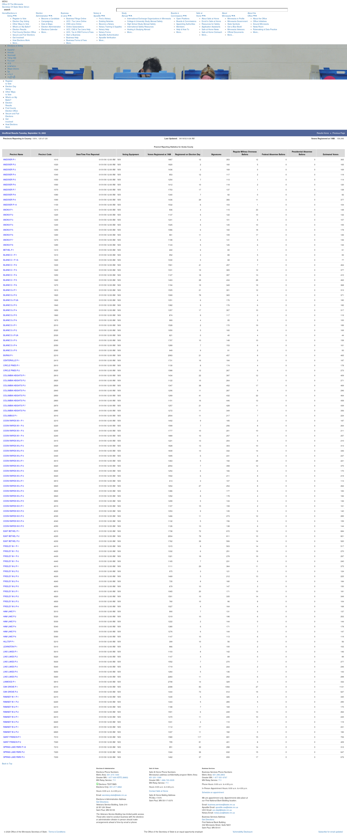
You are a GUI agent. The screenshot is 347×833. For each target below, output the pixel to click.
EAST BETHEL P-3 (11, 541)
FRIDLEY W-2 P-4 (11, 581)
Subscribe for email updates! (330, 831)
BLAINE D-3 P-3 (10, 340)
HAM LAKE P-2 (9, 616)
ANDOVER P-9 (9, 199)
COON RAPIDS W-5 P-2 (13, 511)
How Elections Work (21, 40)
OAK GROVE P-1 (10, 686)
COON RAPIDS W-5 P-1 (13, 506)
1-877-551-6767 (220, 777)
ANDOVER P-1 (9, 159)
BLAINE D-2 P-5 (10, 315)
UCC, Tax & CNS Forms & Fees (80, 32)
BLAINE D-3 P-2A (10, 335)
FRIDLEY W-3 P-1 (11, 591)
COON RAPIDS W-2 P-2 (13, 445)
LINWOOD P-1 (9, 681)
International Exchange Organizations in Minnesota (149, 18)
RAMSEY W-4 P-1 (11, 727)
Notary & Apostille (97, 14)
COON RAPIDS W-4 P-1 (13, 480)
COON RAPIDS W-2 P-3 (13, 450)
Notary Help (104, 29)
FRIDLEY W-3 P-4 (11, 606)
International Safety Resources (140, 26)
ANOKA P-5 (8, 229)
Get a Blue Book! (234, 26)
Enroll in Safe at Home (211, 21)
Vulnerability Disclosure (243, 831)
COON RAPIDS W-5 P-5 (13, 526)
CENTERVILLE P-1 (11, 360)
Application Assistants (211, 26)
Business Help (72, 37)
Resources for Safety (211, 24)
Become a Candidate (50, 18)
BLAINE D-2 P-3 (10, 305)
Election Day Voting (21, 21)
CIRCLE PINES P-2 (11, 370)
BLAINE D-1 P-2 (10, 265)
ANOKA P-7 (8, 239)
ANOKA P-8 (8, 244)
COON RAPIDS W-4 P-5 (13, 501)
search (7, 9)
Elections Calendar (49, 29)
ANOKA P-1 (8, 209)
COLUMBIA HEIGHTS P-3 (14, 385)
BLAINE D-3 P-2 (10, 330)
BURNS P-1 (8, 355)
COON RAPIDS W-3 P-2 (13, 465)
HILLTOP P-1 (8, 641)
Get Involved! (18, 37)
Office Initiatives (260, 21)
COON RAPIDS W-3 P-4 (13, 475)
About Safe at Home (210, 18)
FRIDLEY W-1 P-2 (11, 551)
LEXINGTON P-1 (10, 646)
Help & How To (182, 29)
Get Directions (102, 801)
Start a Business (73, 34)
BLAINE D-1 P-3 (10, 270)
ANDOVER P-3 (9, 169)
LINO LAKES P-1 (10, 651)
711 (114, 780)
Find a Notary (105, 18)
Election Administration (42, 14)
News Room (258, 26)
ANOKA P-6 (8, 234)
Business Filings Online (76, 18)
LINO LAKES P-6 (10, 676)
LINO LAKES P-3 (10, 661)
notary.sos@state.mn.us (224, 812)
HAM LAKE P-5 (9, 631)
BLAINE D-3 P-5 (10, 350)
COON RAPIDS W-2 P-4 (13, 455)
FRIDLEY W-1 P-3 (11, 556)
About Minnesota (226, 14)
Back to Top (7, 763)
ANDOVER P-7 (9, 189)
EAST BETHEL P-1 (11, 531)
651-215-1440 (113, 774)
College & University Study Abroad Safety (145, 21)
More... (16, 43)
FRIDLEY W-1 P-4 (11, 561)
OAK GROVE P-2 (10, 691)
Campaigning (47, 21)
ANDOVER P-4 (9, 174)
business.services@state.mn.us (221, 804)
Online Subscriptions (75, 26)
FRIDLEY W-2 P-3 (11, 576)
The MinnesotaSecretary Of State (15, 5)
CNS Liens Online (73, 24)
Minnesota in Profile (235, 18)
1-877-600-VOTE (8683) (117, 777)
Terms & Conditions (57, 831)
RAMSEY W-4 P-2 (11, 732)
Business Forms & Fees (76, 40)
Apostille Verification (107, 37)
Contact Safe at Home (158, 791)
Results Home (323, 133)
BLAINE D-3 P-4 (10, 345)
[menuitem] (21, 28)
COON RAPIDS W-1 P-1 (13, 420)
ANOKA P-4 (8, 224)
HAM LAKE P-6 (9, 636)
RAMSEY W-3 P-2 (11, 721)
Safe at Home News (210, 29)
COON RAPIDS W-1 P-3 (13, 430)
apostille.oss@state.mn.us (226, 807)
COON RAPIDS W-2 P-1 (13, 440)
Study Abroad (125, 14)
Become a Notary (106, 24)
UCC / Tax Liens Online (76, 21)
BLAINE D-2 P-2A (10, 300)
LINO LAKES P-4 (10, 666)
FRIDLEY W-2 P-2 (11, 571)
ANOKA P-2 (8, 214)
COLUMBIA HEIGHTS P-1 (14, 375)
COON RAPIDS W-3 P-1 (13, 460)
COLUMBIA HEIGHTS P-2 (14, 380)
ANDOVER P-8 (9, 194)
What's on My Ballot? (22, 26)
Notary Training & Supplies (110, 26)
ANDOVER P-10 (10, 204)
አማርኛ (10, 74)
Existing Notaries (106, 21)
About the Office (252, 14)
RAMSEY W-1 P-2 (11, 701)
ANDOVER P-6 (9, 184)
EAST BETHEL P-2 (11, 536)
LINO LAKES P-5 (10, 671)
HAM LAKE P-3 (9, 621)
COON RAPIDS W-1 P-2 (13, 425)
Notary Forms (105, 32)
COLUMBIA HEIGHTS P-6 (14, 400)
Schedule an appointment (213, 792)
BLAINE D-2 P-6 (10, 320)
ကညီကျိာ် (11, 76)
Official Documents (235, 32)
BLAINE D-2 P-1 (10, 290)
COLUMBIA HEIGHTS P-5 (14, 395)
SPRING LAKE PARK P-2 (14, 752)
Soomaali (11, 55)
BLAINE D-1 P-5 (10, 280)
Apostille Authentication (109, 34)
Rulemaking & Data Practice (265, 29)
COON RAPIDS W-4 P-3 (13, 491)
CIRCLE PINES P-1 (11, 365)
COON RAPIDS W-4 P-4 (13, 496)
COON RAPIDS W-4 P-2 (13, 485)
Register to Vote (19, 18)
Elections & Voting (12, 14)
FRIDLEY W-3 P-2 (11, 596)
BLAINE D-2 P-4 (10, 310)
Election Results (19, 29)
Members (180, 26)
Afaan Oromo (13, 68)
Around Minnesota (261, 24)
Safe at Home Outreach (212, 32)
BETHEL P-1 (8, 249)
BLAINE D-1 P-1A (10, 260)
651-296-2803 (219, 774)
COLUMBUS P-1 (10, 415)
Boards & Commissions (176, 14)
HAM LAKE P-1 (9, 611)
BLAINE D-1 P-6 (10, 285)
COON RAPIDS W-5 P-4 (13, 521)
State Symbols (233, 24)
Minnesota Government (237, 21)
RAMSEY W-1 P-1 (11, 696)
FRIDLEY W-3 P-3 (11, 601)
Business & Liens (65, 14)
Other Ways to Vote (21, 24)
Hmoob (10, 52)
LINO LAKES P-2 (10, 656)
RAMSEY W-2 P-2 (11, 711)
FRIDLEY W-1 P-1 (11, 546)
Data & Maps (46, 24)
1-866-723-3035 (167, 780)
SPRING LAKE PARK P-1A (14, 747)
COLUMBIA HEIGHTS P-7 (14, 405)
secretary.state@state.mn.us (114, 795)
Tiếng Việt (11, 57)
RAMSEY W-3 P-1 (11, 716)
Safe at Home (199, 14)
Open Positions (182, 18)
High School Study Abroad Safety (141, 24)
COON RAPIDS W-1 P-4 (13, 435)
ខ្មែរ (8, 71)
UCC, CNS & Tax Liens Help (78, 29)
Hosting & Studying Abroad (138, 29)
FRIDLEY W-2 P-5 (11, 586)
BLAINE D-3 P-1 (10, 325)
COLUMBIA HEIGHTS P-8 (14, 410)
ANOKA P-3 (8, 219)
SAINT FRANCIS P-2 (12, 742)
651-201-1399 (155, 777)
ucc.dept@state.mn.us (222, 810)
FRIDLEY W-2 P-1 (11, 566)
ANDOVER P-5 (9, 179)
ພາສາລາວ (11, 66)
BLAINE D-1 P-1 (10, 255)
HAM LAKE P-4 (9, 626)
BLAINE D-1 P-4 (10, 275)
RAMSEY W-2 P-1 (11, 706)
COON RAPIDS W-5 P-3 (13, 516)
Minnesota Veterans (236, 29)
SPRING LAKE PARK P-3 (14, 757)
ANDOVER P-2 (9, 164)
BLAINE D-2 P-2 (10, 295)
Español (10, 49)
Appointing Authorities (185, 24)
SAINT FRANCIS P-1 (12, 737)
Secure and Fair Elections (24, 34)
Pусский (11, 60)
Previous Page (338, 133)
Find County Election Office (24, 32)
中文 (9, 63)
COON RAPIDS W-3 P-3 (13, 470)
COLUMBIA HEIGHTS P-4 (14, 390)
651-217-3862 (116, 787)
